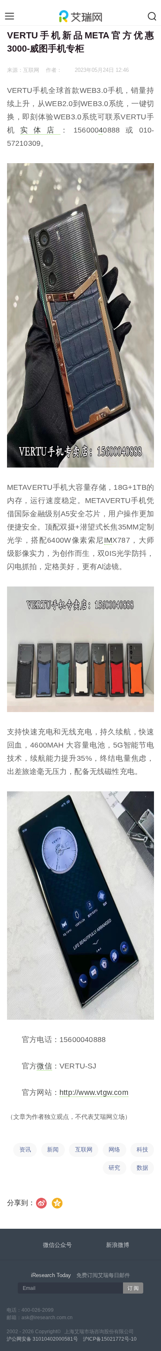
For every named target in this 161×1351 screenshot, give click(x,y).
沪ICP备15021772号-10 (110, 1339)
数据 (142, 1168)
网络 (114, 1150)
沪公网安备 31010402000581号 (42, 1339)
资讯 (25, 1150)
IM (108, 540)
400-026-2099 (37, 1310)
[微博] (41, 1203)
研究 (114, 1168)
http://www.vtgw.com (93, 1092)
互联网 (83, 1150)
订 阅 (133, 1288)
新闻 (53, 1150)
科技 (142, 1150)
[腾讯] (57, 1203)
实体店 (40, 130)
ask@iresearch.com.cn (47, 1317)
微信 (44, 1066)
